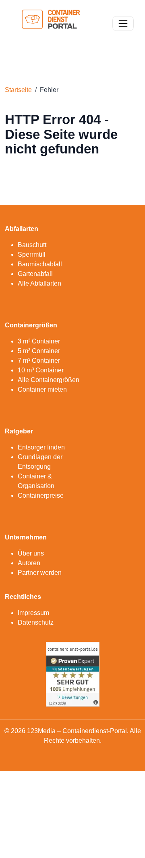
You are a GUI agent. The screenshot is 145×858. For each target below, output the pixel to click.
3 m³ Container (39, 341)
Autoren (29, 563)
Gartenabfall (35, 273)
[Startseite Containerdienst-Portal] (51, 22)
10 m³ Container (41, 370)
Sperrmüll (32, 254)
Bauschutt (32, 244)
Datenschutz (36, 622)
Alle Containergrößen (48, 379)
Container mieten (42, 389)
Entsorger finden (41, 447)
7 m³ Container (39, 360)
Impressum (33, 612)
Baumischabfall (40, 264)
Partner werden (40, 572)
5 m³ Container (39, 350)
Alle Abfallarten (39, 283)
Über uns (31, 553)
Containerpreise (41, 495)
